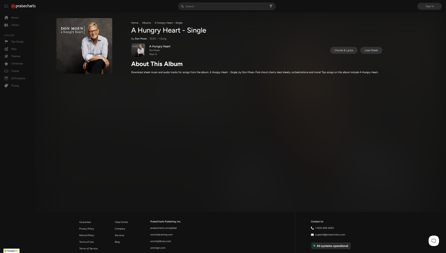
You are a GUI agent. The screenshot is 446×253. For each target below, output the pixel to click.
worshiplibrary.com (160, 241)
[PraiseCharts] (23, 6)
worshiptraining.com (161, 234)
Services (119, 235)
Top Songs (17, 41)
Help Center (121, 222)
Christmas (17, 63)
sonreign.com (157, 247)
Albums (146, 22)
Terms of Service (88, 248)
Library (15, 24)
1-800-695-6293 (324, 228)
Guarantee (85, 222)
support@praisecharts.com (330, 234)
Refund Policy (86, 235)
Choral (15, 71)
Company (120, 228)
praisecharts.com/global (163, 228)
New (14, 48)
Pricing (15, 85)
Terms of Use (86, 241)
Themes (15, 56)
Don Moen (141, 38)
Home (14, 17)
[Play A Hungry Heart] (138, 50)
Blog (117, 241)
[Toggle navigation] (6, 6)
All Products (18, 78)
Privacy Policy (86, 228)
